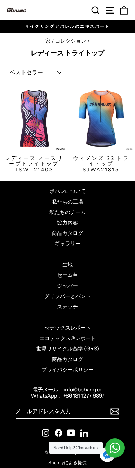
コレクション (70, 40)
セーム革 (67, 275)
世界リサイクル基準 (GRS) (67, 348)
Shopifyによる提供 (67, 462)
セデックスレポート (67, 327)
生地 (67, 264)
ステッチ (67, 306)
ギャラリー (68, 243)
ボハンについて (68, 191)
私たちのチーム (68, 212)
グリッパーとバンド (67, 296)
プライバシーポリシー (67, 369)
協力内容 (67, 222)
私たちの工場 (67, 201)
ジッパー (67, 285)
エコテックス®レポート (67, 338)
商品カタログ (67, 233)
